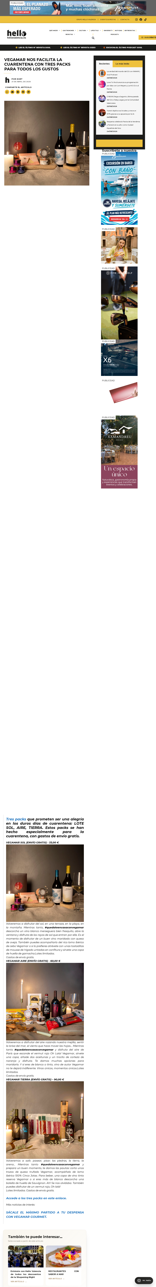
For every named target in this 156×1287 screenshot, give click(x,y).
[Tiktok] (145, 19)
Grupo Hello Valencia (86, 19)
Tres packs (16, 819)
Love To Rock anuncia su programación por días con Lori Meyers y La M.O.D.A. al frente (123, 85)
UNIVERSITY (108, 30)
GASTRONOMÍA (68, 30)
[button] (93, 38)
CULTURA (82, 30)
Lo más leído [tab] (122, 64)
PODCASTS (115, 34)
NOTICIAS (118, 30)
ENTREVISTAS (130, 30)
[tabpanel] (119, 101)
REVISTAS (69, 34)
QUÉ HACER (53, 30)
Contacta (124, 19)
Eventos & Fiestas (108, 19)
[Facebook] (141, 19)
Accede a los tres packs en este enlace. (36, 1198)
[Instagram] (136, 19)
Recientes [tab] (104, 64)
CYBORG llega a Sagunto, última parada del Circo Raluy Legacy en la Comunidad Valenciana (123, 100)
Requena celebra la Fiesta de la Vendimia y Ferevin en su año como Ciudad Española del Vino (123, 125)
